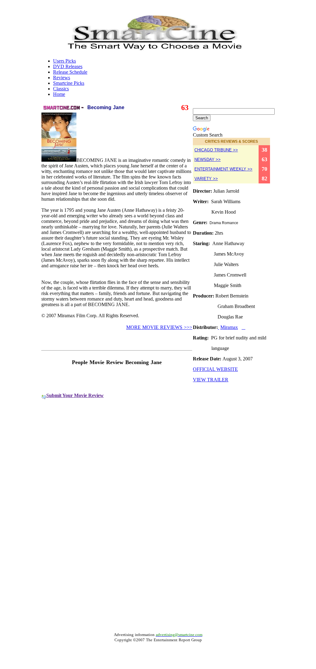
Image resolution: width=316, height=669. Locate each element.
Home (59, 94)
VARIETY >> (206, 178)
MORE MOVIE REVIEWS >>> (159, 327)
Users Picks (64, 61)
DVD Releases (67, 66)
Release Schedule (70, 72)
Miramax (229, 327)
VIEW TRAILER (210, 379)
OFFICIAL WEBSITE (215, 369)
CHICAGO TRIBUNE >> (216, 150)
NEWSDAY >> (207, 159)
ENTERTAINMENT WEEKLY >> (223, 169)
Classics (61, 88)
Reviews (61, 77)
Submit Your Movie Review (75, 395)
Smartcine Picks (68, 83)
